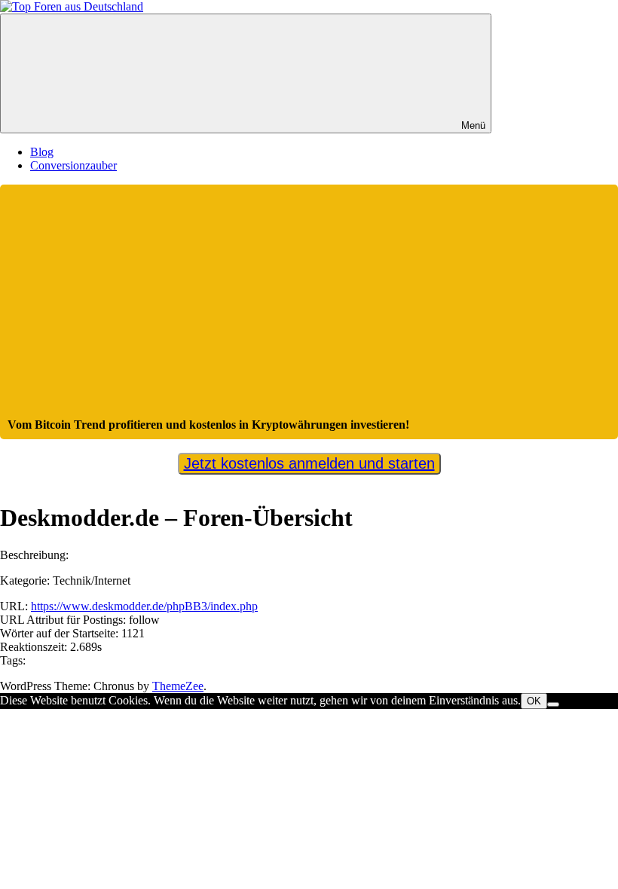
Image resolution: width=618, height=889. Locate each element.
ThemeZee (177, 686)
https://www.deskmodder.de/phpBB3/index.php (144, 606)
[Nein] (553, 704)
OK (534, 701)
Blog (42, 151)
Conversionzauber (73, 165)
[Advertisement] (309, 305)
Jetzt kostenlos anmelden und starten (309, 463)
